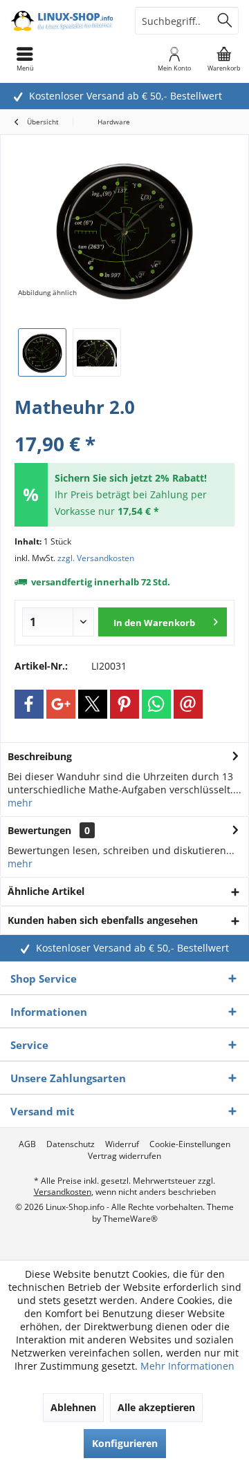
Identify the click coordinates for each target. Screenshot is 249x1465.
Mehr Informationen (187, 1365)
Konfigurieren (125, 1443)
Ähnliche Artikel (46, 891)
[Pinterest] (124, 704)
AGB (27, 1144)
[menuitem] (224, 59)
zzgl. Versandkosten (95, 558)
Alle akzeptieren (156, 1407)
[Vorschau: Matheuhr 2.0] (42, 352)
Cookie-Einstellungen (189, 1144)
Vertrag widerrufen (124, 1156)
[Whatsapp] (156, 704)
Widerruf (122, 1144)
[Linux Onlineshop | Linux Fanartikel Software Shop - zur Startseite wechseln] (62, 21)
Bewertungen (39, 830)
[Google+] (60, 704)
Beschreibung (40, 756)
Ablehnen (73, 1407)
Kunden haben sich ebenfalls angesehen (103, 920)
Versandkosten (62, 1192)
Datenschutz (70, 1144)
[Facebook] (29, 704)
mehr (20, 802)
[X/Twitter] (92, 704)
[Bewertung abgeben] (124, 425)
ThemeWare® (130, 1219)
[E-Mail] (188, 704)
